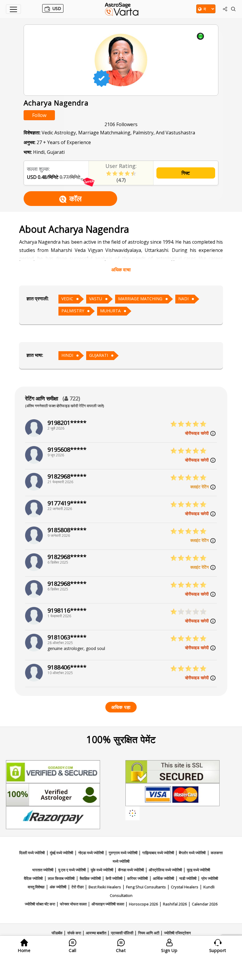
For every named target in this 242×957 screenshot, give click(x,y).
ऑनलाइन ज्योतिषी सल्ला (108, 904)
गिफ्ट (186, 173)
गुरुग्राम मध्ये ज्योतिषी (123, 852)
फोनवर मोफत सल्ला (74, 904)
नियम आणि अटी (149, 932)
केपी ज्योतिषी (114, 878)
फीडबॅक (57, 932)
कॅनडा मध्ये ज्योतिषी (131, 869)
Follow (39, 115)
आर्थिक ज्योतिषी (163, 878)
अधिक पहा (121, 707)
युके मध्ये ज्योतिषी (102, 869)
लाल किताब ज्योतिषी (61, 878)
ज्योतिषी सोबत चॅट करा (40, 904)
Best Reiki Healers (105, 887)
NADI (183, 298)
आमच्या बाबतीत (96, 932)
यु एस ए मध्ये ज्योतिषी (72, 869)
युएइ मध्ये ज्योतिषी (198, 869)
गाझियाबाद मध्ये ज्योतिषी (158, 852)
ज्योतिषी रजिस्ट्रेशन (177, 932)
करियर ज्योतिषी (137, 878)
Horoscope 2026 (143, 904)
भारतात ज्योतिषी (43, 869)
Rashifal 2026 (175, 904)
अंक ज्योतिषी (58, 887)
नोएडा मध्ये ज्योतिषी (91, 852)
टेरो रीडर (78, 887)
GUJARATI (98, 355)
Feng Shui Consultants (146, 887)
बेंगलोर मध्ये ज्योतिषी (192, 852)
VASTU (95, 298)
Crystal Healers (184, 887)
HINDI (67, 355)
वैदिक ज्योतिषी (33, 878)
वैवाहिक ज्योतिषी (91, 878)
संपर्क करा (74, 932)
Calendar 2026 (205, 904)
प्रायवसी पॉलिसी (122, 932)
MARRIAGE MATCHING (140, 298)
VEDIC (67, 298)
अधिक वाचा (121, 269)
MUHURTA (110, 311)
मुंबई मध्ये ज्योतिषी (61, 852)
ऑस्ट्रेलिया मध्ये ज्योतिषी (166, 869)
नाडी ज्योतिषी (188, 878)
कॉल (75, 198)
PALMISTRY (72, 311)
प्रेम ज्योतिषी (209, 878)
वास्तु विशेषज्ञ (36, 887)
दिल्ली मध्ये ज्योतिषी (32, 852)
